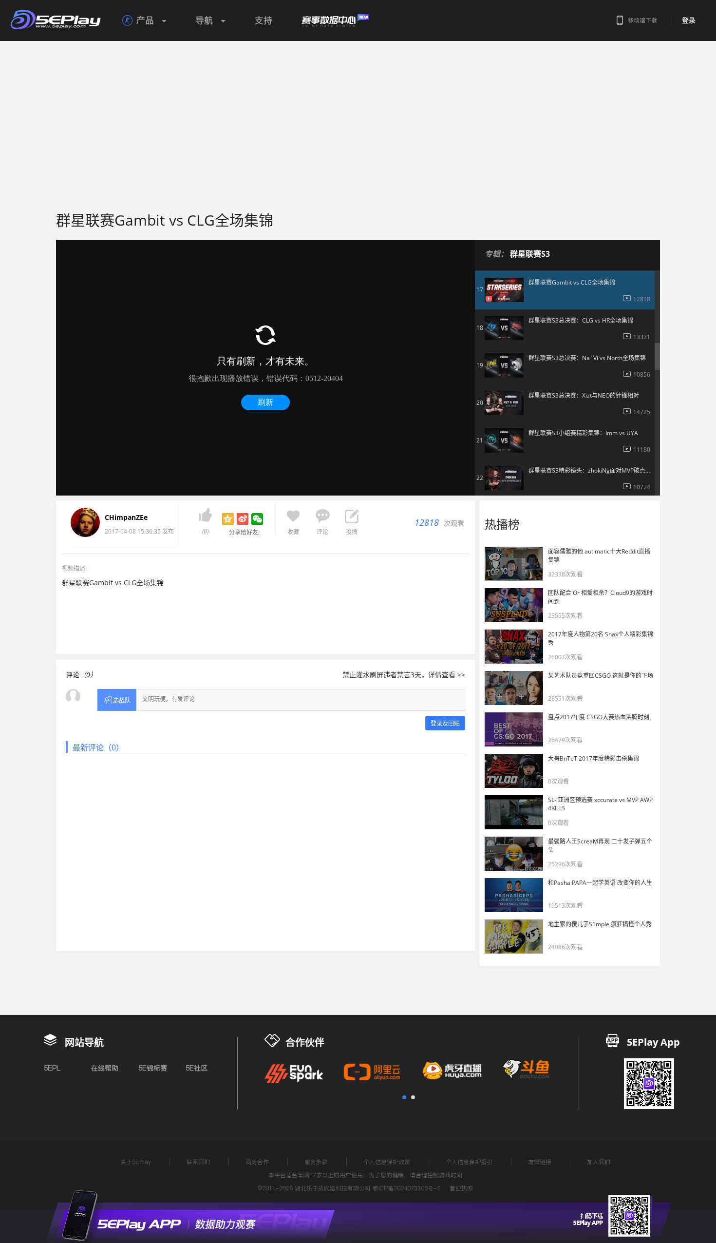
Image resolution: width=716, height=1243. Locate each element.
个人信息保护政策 (386, 1162)
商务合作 (257, 1162)
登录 (689, 20)
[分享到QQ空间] (228, 519)
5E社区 (196, 1068)
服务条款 (316, 1162)
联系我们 (198, 1162)
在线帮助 (104, 1068)
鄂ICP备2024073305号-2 (406, 1188)
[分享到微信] (257, 519)
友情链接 (539, 1162)
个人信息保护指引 (469, 1162)
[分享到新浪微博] (242, 519)
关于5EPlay (135, 1162)
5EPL (52, 1068)
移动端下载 (642, 20)
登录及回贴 (445, 723)
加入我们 (598, 1162)
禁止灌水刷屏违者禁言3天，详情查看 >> (403, 674)
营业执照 (461, 1188)
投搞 (352, 532)
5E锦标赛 (152, 1068)
